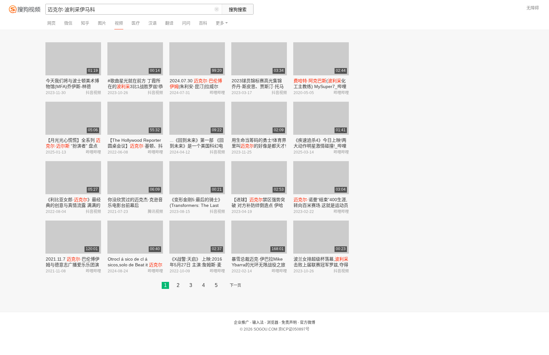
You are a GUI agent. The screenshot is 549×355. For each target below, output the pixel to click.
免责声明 (289, 322)
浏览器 (272, 322)
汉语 (152, 23)
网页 (51, 23)
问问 (186, 23)
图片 (102, 23)
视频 (119, 23)
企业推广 (241, 322)
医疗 (136, 23)
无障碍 (532, 7)
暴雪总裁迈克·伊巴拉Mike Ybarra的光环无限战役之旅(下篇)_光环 (258, 264)
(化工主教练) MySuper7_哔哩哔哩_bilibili (320, 86)
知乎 (85, 23)
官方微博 (307, 322)
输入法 (258, 322)
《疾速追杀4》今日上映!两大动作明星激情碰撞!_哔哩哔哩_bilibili (320, 146)
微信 (68, 23)
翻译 (169, 23)
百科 (203, 23)
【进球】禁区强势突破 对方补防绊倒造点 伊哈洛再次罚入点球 (258, 205)
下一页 (235, 285)
